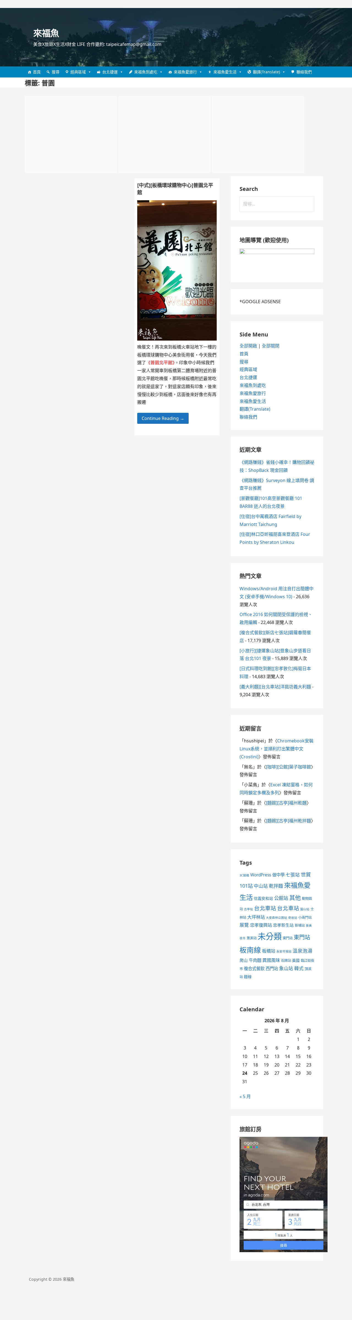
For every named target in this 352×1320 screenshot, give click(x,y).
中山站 (261, 886)
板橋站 (268, 951)
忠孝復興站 (261, 925)
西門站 (272, 968)
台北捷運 (110, 71)
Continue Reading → (163, 418)
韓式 (299, 968)
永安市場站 (284, 951)
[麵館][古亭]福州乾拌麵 (288, 821)
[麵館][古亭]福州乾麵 (286, 803)
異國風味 (271, 960)
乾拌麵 (276, 886)
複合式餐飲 (254, 968)
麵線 (248, 976)
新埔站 (300, 925)
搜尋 (55, 71)
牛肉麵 (255, 960)
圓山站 (304, 909)
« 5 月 (245, 1096)
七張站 (293, 874)
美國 (296, 960)
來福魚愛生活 (225, 71)
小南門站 (305, 917)
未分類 (270, 936)
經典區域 (78, 71)
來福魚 (46, 33)
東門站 (288, 938)
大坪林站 (256, 917)
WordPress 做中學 (267, 875)
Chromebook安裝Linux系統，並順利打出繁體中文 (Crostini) (277, 749)
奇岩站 (292, 918)
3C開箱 (244, 875)
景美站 (252, 938)
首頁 (37, 71)
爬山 (244, 960)
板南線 (250, 949)
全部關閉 (270, 346)
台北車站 (265, 908)
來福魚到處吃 (145, 71)
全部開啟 (248, 346)
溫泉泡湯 (302, 950)
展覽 (244, 925)
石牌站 (286, 960)
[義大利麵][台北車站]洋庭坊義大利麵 (275, 687)
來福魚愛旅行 (185, 71)
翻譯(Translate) (266, 71)
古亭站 (248, 909)
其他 (295, 897)
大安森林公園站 (276, 918)
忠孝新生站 (283, 925)
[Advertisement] (71, 134)
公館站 (281, 898)
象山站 (286, 968)
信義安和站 (263, 898)
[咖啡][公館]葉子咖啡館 (288, 767)
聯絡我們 (304, 71)
